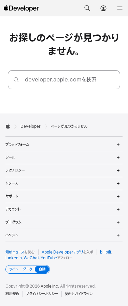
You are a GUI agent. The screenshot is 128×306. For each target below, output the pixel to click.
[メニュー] (120, 8)
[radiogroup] (27, 269)
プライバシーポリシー (42, 293)
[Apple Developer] (21, 8)
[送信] (16, 79)
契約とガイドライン (79, 293)
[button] (87, 8)
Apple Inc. (50, 286)
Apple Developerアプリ (62, 252)
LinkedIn (13, 258)
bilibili (105, 252)
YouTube (49, 258)
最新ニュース (14, 252)
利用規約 (12, 293)
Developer (30, 126)
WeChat (31, 258)
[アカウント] (103, 8)
